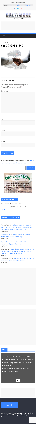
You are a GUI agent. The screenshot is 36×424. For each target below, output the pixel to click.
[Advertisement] (18, 25)
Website (4, 141)
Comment (5, 91)
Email (3, 130)
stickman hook (5, 234)
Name (3, 119)
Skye (2, 242)
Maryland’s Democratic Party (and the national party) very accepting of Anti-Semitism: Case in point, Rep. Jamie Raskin (17, 251)
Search (31, 168)
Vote (18, 380)
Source (3, 210)
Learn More (9, 405)
